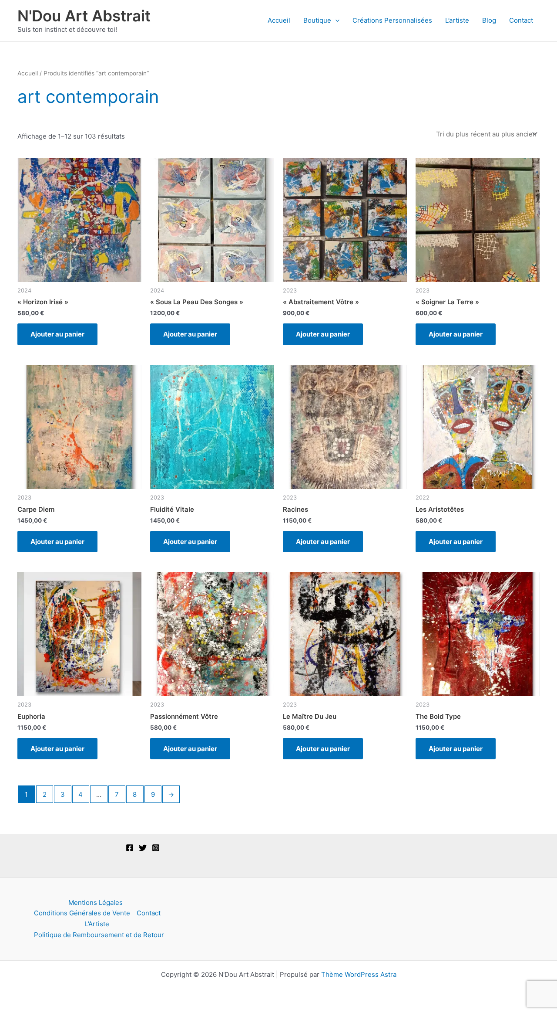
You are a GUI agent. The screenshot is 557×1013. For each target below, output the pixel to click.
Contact (521, 20)
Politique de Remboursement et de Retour (99, 935)
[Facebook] (130, 848)
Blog (489, 20)
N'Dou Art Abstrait (84, 16)
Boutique (317, 20)
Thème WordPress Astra (358, 974)
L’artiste (457, 20)
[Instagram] (156, 848)
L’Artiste (97, 924)
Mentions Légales (95, 902)
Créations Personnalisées (392, 20)
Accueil (279, 20)
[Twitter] (143, 848)
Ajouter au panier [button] (57, 334)
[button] (335, 20)
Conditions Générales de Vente (82, 913)
